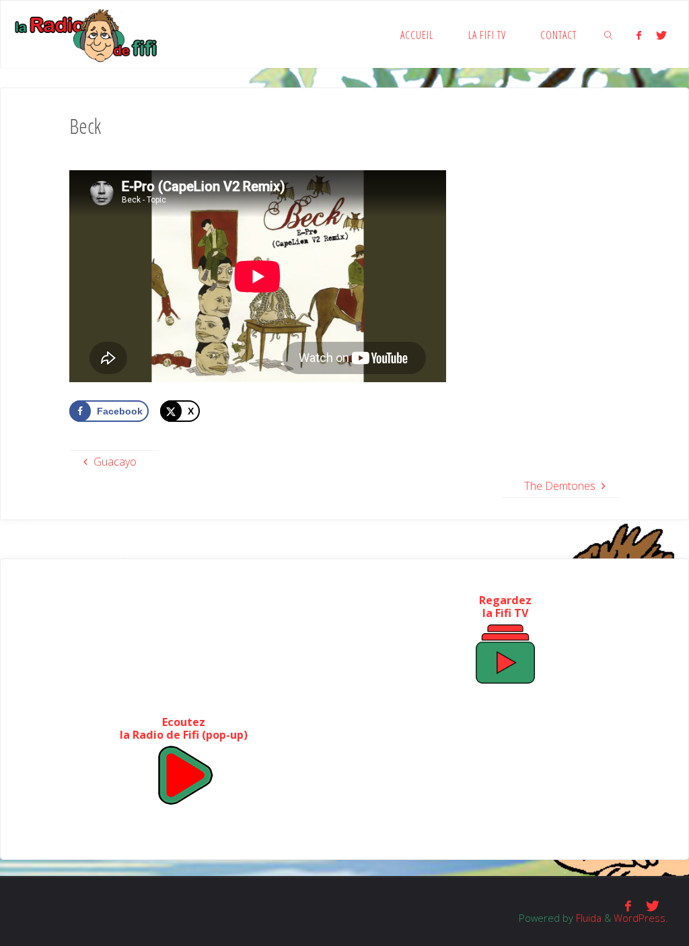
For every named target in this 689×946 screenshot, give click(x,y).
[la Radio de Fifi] (86, 34)
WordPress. (640, 917)
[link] (608, 34)
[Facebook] (638, 35)
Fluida (587, 917)
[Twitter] (662, 35)
